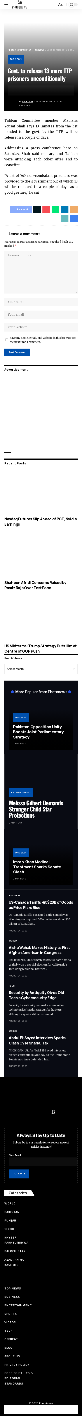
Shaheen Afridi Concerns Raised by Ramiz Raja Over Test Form (35, 585)
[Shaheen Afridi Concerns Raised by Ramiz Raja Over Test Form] (41, 555)
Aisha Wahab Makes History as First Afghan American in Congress (39, 950)
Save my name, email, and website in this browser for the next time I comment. (43, 340)
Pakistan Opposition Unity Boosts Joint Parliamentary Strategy (38, 732)
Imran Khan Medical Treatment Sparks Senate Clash (37, 867)
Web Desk (27, 101)
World (13, 940)
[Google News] (36, 1112)
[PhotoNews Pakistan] (19, 4)
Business (14, 895)
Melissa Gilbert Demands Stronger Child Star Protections (36, 809)
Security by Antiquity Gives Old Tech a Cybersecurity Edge (36, 995)
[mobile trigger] (8, 4)
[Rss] (53, 1112)
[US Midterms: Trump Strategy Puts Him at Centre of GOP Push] (41, 619)
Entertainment (21, 792)
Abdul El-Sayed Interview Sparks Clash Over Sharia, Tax (37, 1040)
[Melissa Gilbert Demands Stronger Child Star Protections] (41, 778)
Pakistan (21, 717)
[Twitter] (18, 1112)
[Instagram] (44, 1112)
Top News (16, 59)
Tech (12, 985)
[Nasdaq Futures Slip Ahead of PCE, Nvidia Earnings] (41, 492)
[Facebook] (9, 1112)
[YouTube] (27, 1112)
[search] (53, 4)
